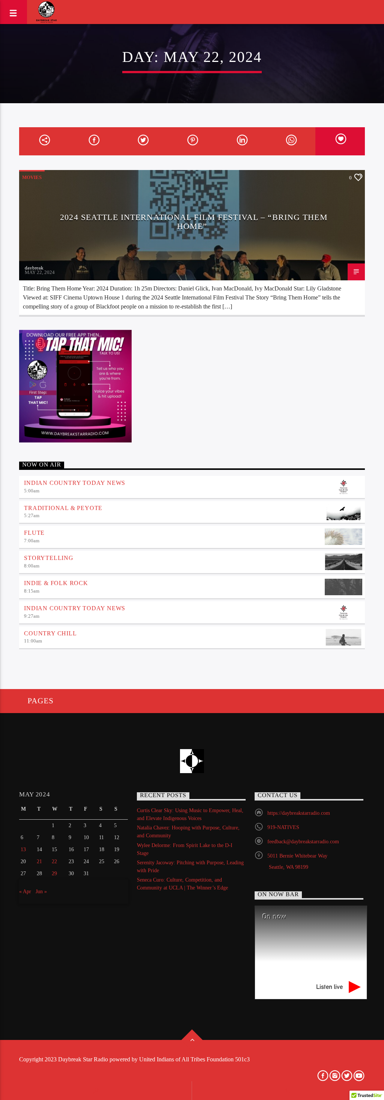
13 (23, 849)
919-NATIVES (283, 827)
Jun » (41, 891)
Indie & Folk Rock (56, 583)
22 (54, 861)
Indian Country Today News (74, 483)
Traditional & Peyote (63, 508)
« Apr (25, 891)
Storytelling (49, 558)
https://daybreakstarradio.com (298, 813)
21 (39, 861)
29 (54, 873)
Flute (34, 533)
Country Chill (50, 633)
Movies (32, 177)
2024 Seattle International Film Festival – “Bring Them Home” (193, 221)
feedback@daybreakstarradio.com (303, 841)
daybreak (34, 268)
